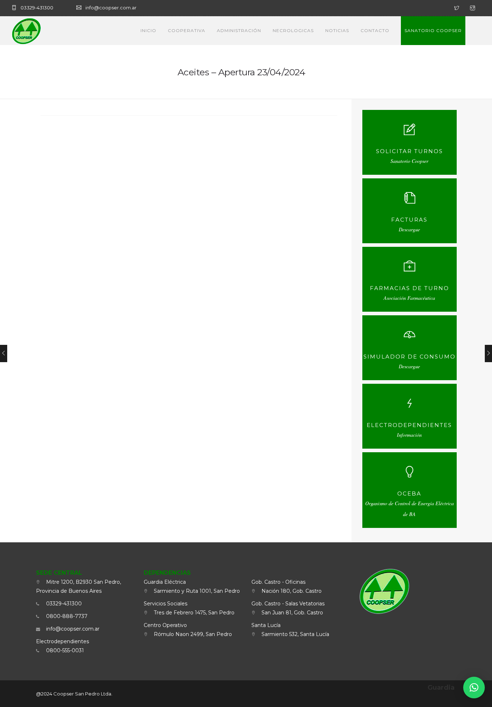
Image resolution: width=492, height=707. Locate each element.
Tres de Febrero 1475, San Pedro (192, 612)
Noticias (337, 30)
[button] (474, 687)
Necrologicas (293, 30)
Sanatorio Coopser (433, 30)
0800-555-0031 (63, 650)
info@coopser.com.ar (71, 629)
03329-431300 (62, 603)
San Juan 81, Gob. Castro (291, 612)
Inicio (148, 30)
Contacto (375, 30)
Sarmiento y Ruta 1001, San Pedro (195, 591)
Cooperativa (186, 30)
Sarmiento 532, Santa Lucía (294, 634)
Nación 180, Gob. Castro (290, 591)
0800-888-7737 (65, 616)
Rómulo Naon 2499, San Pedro (191, 634)
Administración (239, 30)
